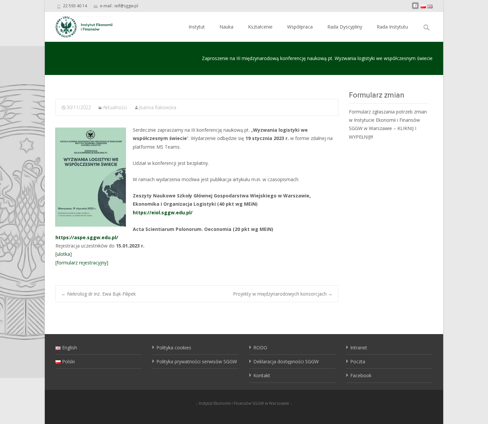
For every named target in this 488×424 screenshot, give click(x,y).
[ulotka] (63, 254)
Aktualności (115, 107)
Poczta (357, 361)
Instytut (197, 27)
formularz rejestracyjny (82, 262)
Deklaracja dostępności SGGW (286, 361)
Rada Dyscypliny (344, 27)
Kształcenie (260, 27)
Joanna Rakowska (157, 107)
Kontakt (261, 375)
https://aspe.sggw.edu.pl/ (86, 237)
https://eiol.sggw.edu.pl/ (163, 212)
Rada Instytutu (392, 27)
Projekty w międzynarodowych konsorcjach (283, 294)
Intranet (358, 347)
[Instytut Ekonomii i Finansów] (79, 25)
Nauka (226, 27)
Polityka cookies (173, 347)
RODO (260, 347)
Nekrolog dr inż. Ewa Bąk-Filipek (98, 294)
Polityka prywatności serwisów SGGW (196, 361)
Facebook (360, 375)
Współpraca (300, 27)
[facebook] (415, 8)
